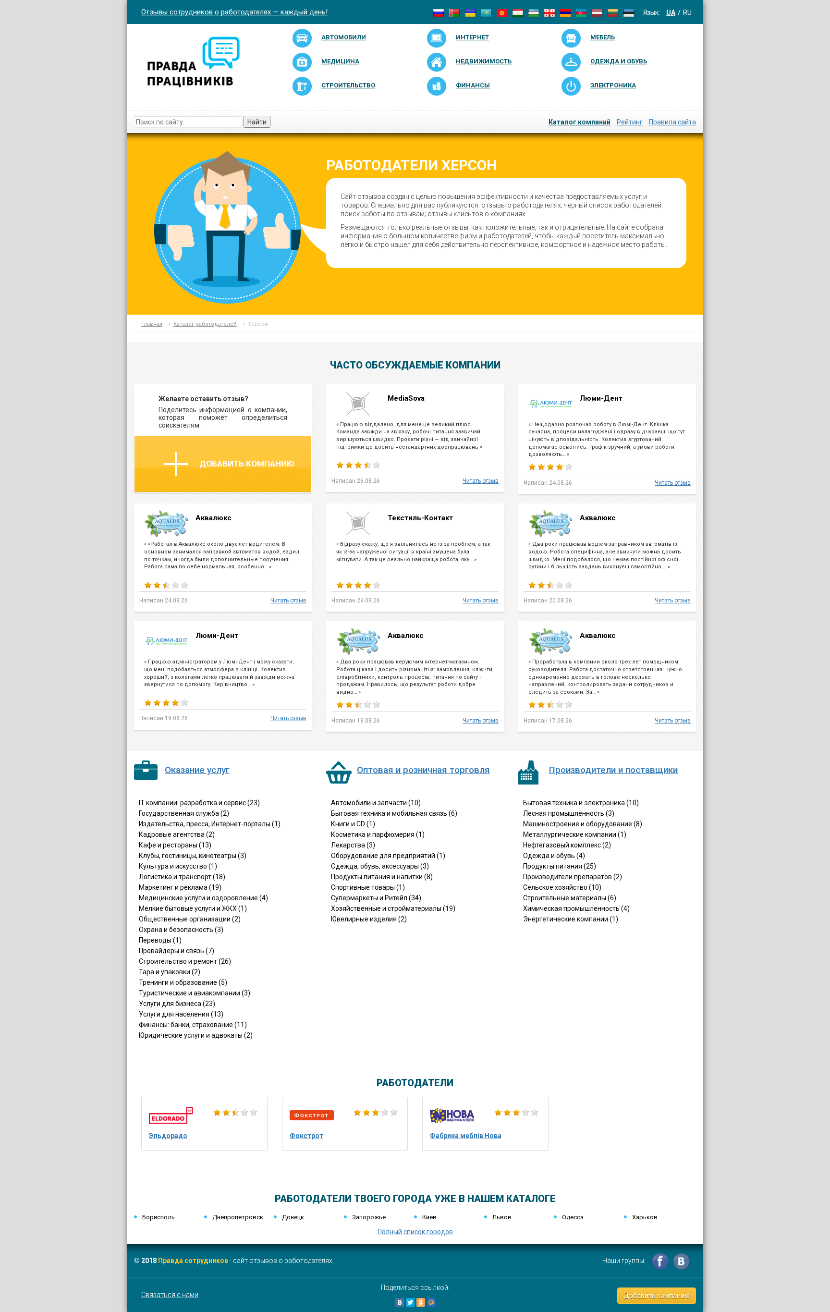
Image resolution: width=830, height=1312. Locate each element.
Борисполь (158, 1217)
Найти (257, 122)
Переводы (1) (160, 940)
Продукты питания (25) (559, 866)
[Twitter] (410, 1302)
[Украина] (470, 12)
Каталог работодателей (205, 324)
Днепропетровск (237, 1217)
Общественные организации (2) (190, 919)
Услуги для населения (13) (181, 1014)
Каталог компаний (579, 122)
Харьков (645, 1217)
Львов (502, 1217)
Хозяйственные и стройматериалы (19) (393, 908)
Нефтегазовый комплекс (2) (567, 845)
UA (670, 12)
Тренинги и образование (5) (183, 982)
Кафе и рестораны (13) (175, 845)
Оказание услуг (197, 769)
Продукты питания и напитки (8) (382, 877)
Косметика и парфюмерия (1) (378, 834)
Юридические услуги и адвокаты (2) (196, 1035)
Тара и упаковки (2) (169, 972)
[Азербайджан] (581, 12)
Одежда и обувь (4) (554, 855)
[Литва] (613, 12)
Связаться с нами (169, 1295)
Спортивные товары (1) (368, 887)
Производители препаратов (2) (572, 877)
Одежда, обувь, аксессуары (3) (380, 866)
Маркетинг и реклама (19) (180, 887)
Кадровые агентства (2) (177, 834)
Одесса (573, 1217)
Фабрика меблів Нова (465, 1136)
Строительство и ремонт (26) (185, 961)
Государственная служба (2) (184, 813)
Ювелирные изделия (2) (369, 919)
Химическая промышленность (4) (576, 908)
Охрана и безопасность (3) (181, 929)
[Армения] (565, 12)
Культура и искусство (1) (178, 866)
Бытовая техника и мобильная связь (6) (394, 813)
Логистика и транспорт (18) (182, 877)
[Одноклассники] (420, 1302)
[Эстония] (629, 12)
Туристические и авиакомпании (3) (194, 993)
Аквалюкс (214, 518)
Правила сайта (672, 122)
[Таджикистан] (518, 12)
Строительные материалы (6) (569, 898)
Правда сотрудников (193, 1260)
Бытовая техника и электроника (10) (581, 803)
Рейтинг (630, 122)
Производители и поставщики (613, 769)
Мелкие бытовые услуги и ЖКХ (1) (193, 908)
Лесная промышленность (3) (568, 813)
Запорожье (369, 1217)
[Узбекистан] (533, 12)
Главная (151, 324)
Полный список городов (415, 1232)
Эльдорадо (168, 1136)
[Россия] (438, 12)
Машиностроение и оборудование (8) (582, 824)
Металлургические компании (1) (574, 834)
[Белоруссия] (454, 12)
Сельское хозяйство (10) (562, 887)
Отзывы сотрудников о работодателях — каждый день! (234, 12)
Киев (429, 1217)
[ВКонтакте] (399, 1302)
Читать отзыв (481, 481)
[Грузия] (549, 12)
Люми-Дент (601, 398)
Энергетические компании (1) (570, 919)
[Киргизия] (502, 12)
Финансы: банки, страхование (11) (193, 1025)
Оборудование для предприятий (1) (388, 855)
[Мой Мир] (431, 1302)
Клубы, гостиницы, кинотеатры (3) (192, 855)
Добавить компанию (246, 463)
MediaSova (406, 398)
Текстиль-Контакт (420, 518)
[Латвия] (597, 12)
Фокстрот (306, 1136)
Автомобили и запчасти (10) (376, 803)
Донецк (293, 1217)
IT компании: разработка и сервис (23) (199, 803)
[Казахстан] (486, 12)
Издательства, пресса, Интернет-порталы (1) (210, 824)
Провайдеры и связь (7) (176, 951)
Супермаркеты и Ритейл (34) (376, 898)
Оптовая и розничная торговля (423, 769)
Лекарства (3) (353, 845)
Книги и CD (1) (353, 824)
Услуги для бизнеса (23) (177, 1003)
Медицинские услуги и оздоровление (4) (203, 898)
